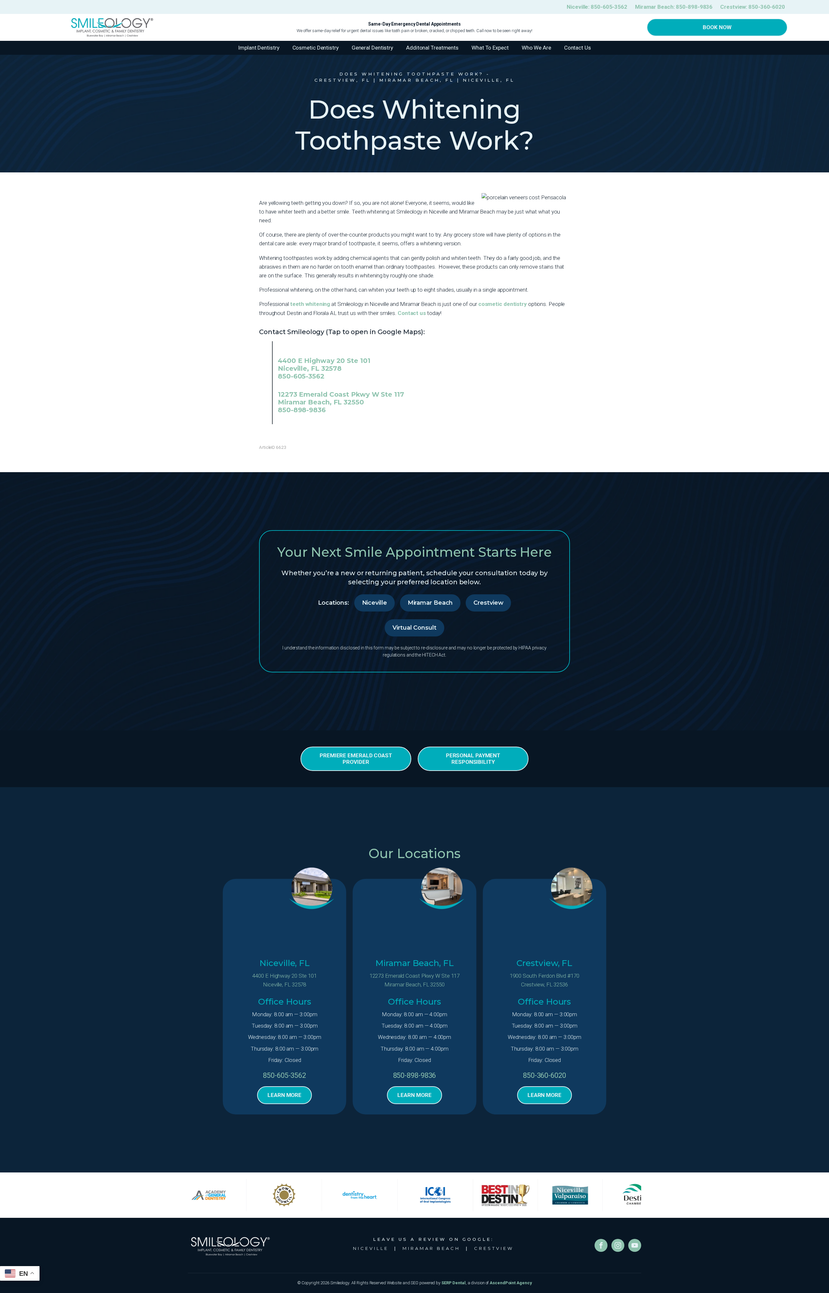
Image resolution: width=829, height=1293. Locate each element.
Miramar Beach (430, 602)
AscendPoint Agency (511, 1282)
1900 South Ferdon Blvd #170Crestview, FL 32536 (544, 980)
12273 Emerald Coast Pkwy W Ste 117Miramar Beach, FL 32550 (414, 980)
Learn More (284, 1095)
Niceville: (597, 7)
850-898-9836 (302, 410)
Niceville (374, 602)
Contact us (412, 313)
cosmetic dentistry (502, 304)
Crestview (488, 602)
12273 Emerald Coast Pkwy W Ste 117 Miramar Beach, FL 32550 (341, 398)
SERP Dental (453, 1282)
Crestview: (752, 7)
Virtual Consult (414, 627)
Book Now (717, 27)
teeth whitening (310, 304)
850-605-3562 (301, 376)
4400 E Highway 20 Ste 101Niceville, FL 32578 (284, 980)
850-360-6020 (544, 1075)
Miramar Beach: (673, 7)
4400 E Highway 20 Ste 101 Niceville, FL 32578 (324, 364)
